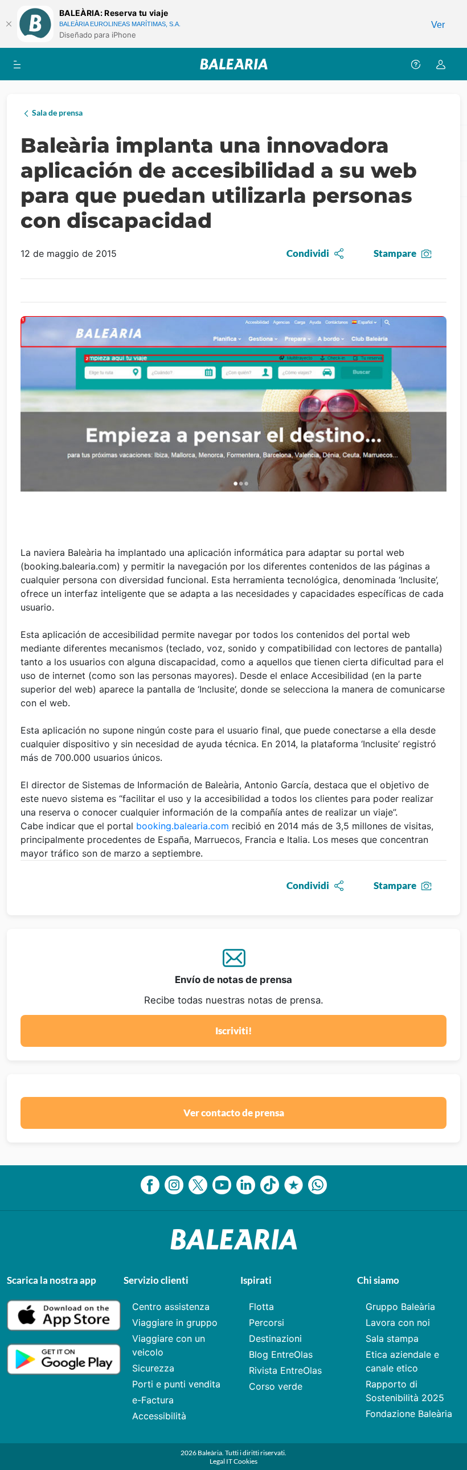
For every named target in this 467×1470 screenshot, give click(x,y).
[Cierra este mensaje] (8, 24)
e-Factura (153, 1400)
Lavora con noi (398, 1322)
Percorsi (266, 1322)
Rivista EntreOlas (285, 1370)
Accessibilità (159, 1416)
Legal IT (221, 1461)
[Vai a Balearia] (234, 64)
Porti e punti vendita (176, 1384)
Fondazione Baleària (409, 1413)
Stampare (395, 253)
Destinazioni (275, 1338)
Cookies (245, 1461)
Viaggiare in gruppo (175, 1322)
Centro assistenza (171, 1306)
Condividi (307, 253)
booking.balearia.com (182, 826)
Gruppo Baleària (400, 1306)
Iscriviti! (233, 1031)
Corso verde (275, 1386)
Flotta (261, 1306)
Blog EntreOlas (281, 1354)
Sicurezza (153, 1368)
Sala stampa (392, 1338)
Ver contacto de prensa (233, 1113)
